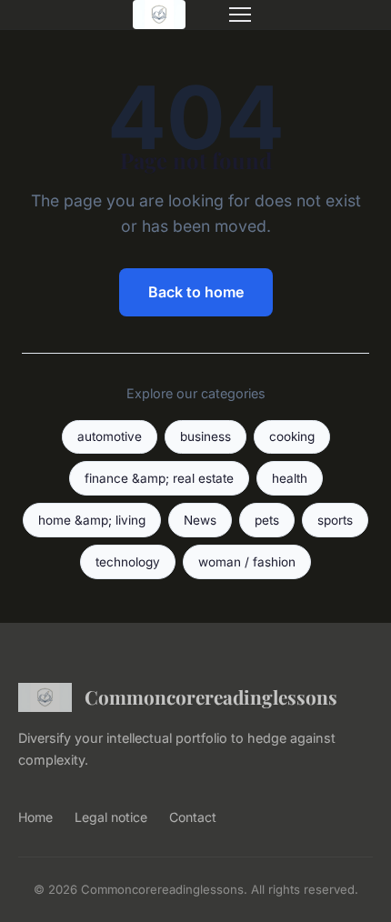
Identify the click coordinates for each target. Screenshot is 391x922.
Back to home (196, 292)
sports (335, 520)
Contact (192, 817)
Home (35, 817)
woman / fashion (247, 562)
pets (267, 520)
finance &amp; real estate (159, 478)
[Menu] (240, 14)
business (205, 436)
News (200, 520)
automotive (109, 436)
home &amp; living (91, 520)
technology (127, 562)
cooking (292, 436)
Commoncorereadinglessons (211, 696)
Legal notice (111, 817)
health (289, 478)
